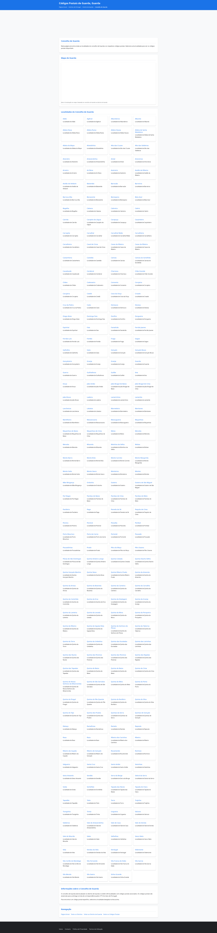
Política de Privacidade (80, 929)
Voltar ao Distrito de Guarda (93, 914)
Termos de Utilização (96, 929)
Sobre (61, 929)
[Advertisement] (108, 24)
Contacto (68, 929)
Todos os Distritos (76, 914)
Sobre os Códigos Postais (111, 914)
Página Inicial (65, 914)
